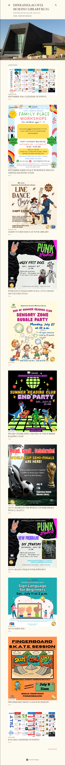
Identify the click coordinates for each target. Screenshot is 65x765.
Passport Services (25, 16)
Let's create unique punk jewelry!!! (27, 569)
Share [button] (9, 99)
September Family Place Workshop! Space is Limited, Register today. (31, 171)
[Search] (56, 4)
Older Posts (52, 749)
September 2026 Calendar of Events (27, 96)
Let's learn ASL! (16, 628)
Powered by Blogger (34, 759)
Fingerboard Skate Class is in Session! (28, 702)
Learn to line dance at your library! (28, 231)
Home (15, 16)
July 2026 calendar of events (23, 739)
